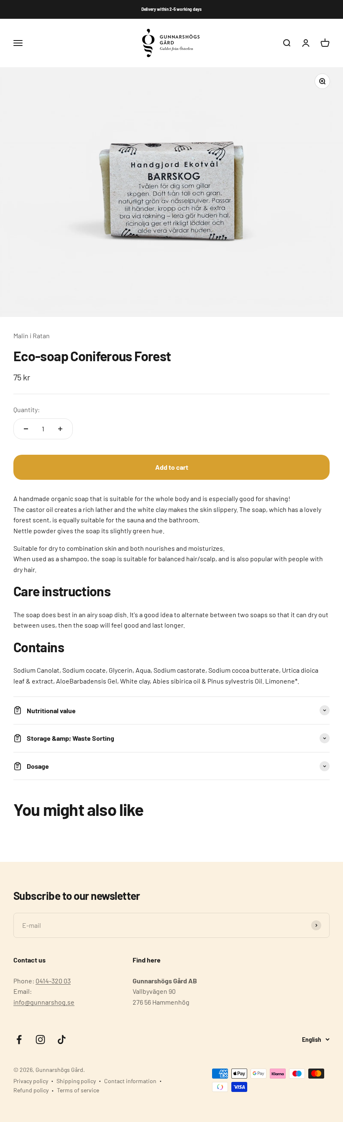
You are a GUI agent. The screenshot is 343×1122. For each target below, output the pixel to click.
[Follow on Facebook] (19, 1039)
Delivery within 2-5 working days (171, 9)
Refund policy (31, 1090)
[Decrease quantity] (26, 429)
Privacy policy (30, 1080)
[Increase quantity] (60, 429)
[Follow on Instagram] (40, 1039)
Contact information (130, 1080)
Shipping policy (76, 1080)
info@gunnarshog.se (43, 1002)
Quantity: (26, 409)
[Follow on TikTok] (61, 1039)
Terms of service (78, 1090)
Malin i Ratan (31, 335)
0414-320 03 (53, 981)
